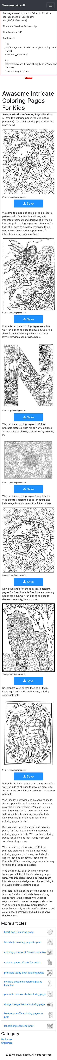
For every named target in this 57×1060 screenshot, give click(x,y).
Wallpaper (6, 1039)
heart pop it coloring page (18, 931)
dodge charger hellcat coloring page (24, 1004)
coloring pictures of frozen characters (25, 952)
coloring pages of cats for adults (22, 962)
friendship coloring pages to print (22, 942)
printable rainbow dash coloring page (25, 994)
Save (30, 203)
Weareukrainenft (13, 5)
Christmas (6, 1042)
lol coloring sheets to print (18, 1025)
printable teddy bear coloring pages (24, 972)
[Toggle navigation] (50, 5)
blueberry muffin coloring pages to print (23, 1015)
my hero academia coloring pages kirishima (23, 983)
